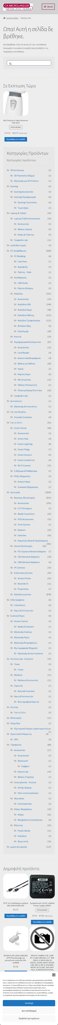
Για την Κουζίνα (18, 411)
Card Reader (23, 352)
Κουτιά (17, 336)
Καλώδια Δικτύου (22, 594)
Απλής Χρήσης (25, 787)
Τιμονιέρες (23, 207)
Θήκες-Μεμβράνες (23, 809)
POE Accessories (26, 519)
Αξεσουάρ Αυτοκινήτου (25, 406)
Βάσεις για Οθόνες (26, 363)
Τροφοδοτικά (21, 240)
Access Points (24, 578)
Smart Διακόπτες (26, 460)
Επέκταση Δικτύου (23, 572)
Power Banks (24, 830)
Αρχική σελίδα (12, 18)
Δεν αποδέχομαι (29, 1010)
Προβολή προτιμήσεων (29, 1018)
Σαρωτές (18, 685)
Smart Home (20, 428)
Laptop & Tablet (18, 213)
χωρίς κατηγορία (18, 846)
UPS (16, 739)
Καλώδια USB (24, 304)
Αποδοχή (29, 1003)
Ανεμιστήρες (24, 481)
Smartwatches (25, 803)
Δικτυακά (15, 492)
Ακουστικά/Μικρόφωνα (29, 358)
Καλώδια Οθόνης (26, 315)
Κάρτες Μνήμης (25, 288)
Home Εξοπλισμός (23, 546)
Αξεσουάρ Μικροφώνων (25, 642)
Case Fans (22, 261)
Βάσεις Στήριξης (26, 777)
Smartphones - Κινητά (25, 782)
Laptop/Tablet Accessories (27, 218)
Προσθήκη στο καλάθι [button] (15, 139)
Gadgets (25, 766)
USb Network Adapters (29, 556)
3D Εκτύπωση (17, 170)
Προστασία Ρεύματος (21, 734)
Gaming (14, 186)
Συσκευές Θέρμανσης (28, 487)
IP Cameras (19, 567)
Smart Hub (23, 438)
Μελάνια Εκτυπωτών (28, 680)
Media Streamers (26, 626)
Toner (17, 664)
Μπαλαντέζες (24, 325)
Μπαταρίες (15, 717)
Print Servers (24, 524)
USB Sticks (23, 283)
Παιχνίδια (15, 723)
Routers (21, 530)
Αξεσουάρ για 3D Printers (26, 180)
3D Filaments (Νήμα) (24, 175)
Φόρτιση (18, 825)
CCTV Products (25, 508)
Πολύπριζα (23, 331)
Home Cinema (21, 621)
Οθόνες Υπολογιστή (27, 385)
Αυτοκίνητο (16, 401)
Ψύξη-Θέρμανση (22, 476)
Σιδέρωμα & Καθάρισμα (25, 471)
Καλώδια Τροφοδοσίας (29, 320)
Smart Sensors (25, 454)
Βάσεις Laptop (25, 229)
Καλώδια (18, 293)
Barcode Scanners (26, 691)
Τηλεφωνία (15, 744)
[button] (53, 974)
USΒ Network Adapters (29, 562)
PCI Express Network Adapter (32, 551)
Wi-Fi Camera (24, 465)
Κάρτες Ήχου (24, 374)
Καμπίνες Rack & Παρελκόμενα (33, 540)
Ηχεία (20, 368)
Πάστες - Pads (24, 272)
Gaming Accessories (23, 191)
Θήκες (21, 814)
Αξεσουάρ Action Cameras (30, 653)
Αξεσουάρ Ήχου (21, 637)
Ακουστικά (23, 771)
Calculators (19, 605)
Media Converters (26, 513)
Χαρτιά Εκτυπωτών (23, 610)
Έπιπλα (14, 707)
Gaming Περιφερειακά (25, 197)
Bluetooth (23, 760)
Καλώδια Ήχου (25, 309)
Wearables (19, 798)
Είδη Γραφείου (17, 599)
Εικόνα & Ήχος (17, 615)
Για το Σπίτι (16, 422)
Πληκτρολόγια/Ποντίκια (30, 390)
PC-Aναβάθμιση (18, 250)
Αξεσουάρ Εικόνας (23, 632)
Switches (22, 535)
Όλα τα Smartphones (28, 793)
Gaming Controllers (27, 202)
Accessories (23, 224)
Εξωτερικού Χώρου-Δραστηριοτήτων (32, 728)
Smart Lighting (25, 444)
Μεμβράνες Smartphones (30, 819)
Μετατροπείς (24, 379)
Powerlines (23, 589)
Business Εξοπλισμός (24, 497)
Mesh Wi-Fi (23, 583)
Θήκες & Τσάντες (26, 234)
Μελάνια (18, 675)
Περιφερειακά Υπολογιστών (27, 342)
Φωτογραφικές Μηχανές (25, 648)
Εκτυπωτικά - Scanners (21, 658)
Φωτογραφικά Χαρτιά (28, 701)
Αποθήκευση (20, 277)
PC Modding (19, 256)
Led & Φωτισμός (18, 245)
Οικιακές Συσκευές (23, 417)
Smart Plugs (24, 449)
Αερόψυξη (23, 266)
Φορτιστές (23, 841)
